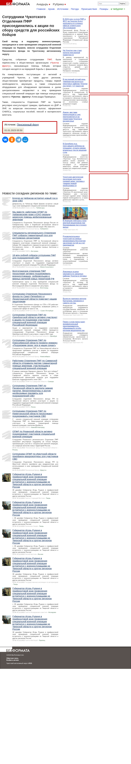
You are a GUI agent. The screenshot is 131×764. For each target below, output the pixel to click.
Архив (51, 9)
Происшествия (89, 9)
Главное (41, 9)
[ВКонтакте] (5, 140)
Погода (75, 9)
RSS (30, 663)
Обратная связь (12, 658)
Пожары (104, 9)
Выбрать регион (12, 660)
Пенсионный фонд (28, 124)
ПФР (49, 59)
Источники (62, 9)
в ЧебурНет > (118, 9)
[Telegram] (18, 140)
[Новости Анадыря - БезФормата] (15, 3)
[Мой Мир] (25, 140)
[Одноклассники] (12, 140)
